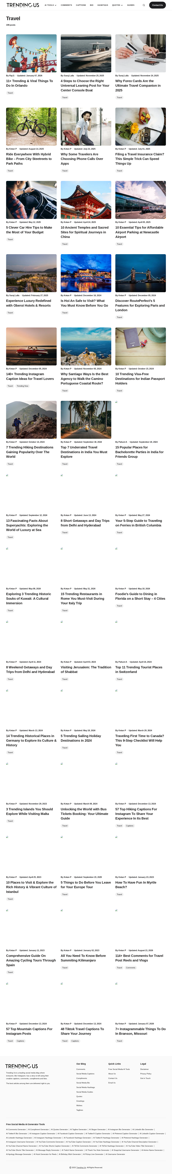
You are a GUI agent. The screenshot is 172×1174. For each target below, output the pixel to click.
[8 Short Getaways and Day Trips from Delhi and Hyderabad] (86, 493)
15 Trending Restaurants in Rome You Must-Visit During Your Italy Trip (82, 598)
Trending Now (22, 386)
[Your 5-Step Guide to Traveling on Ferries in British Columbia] (140, 493)
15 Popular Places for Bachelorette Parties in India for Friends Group (139, 452)
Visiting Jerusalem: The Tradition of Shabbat (86, 669)
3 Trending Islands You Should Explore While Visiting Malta (29, 811)
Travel (10, 93)
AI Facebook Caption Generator (70, 1134)
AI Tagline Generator (78, 1129)
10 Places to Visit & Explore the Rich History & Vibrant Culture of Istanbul (31, 887)
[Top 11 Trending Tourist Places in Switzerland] (140, 640)
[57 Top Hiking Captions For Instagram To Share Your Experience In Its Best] (140, 782)
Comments (130, 968)
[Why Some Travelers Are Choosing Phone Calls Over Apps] (86, 127)
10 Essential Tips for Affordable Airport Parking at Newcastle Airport (139, 232)
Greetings (80, 1101)
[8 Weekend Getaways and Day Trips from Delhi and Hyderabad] (31, 640)
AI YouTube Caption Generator (78, 1142)
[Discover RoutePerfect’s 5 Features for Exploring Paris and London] (140, 273)
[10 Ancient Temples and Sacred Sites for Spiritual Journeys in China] (86, 200)
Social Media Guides (84, 1092)
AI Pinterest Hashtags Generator (135, 1138)
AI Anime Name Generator (152, 1150)
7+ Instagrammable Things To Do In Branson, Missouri (140, 1031)
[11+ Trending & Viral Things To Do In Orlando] (31, 53)
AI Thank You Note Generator (97, 1150)
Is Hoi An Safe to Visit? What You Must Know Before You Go (84, 303)
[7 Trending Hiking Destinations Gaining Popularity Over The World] (31, 420)
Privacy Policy (145, 1074)
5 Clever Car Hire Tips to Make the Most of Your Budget (29, 230)
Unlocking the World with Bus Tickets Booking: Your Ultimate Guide (84, 813)
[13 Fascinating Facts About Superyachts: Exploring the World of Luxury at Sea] (31, 493)
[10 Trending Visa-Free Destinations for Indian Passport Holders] (140, 346)
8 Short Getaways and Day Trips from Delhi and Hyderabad (85, 523)
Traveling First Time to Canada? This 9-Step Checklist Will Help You (139, 740)
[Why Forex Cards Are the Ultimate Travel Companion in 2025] (140, 53)
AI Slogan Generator (97, 1129)
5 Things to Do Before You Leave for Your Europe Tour (86, 885)
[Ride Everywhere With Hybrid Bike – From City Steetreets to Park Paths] (31, 127)
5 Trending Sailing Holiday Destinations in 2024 (81, 738)
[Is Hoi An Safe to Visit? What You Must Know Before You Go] (86, 273)
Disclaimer (144, 1069)
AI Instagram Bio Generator (119, 1129)
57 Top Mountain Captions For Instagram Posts (29, 1031)
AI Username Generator (115, 1154)
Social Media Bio (83, 1083)
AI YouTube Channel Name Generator (21, 1146)
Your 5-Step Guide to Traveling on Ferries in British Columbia (138, 523)
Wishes (79, 1105)
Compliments (81, 1078)
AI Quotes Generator (59, 1129)
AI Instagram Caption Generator (42, 1134)
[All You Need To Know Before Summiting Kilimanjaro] (86, 928)
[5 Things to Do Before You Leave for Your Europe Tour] (86, 855)
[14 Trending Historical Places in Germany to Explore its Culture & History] (31, 708)
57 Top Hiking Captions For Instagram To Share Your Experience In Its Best (136, 813)
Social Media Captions (85, 1074)
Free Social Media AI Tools (119, 1069)
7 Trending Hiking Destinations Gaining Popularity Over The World (29, 452)
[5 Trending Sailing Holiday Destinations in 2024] (86, 708)
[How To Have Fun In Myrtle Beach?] (140, 855)
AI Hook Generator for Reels (45, 1154)
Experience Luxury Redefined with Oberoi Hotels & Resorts (28, 303)
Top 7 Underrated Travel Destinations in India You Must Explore (84, 452)
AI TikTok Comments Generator (84, 1146)
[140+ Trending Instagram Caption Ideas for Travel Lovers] (31, 346)
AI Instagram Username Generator (20, 1142)
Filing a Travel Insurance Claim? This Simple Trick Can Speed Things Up (139, 158)
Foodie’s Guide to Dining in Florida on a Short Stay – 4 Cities (140, 596)
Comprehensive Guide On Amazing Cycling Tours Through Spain (31, 960)
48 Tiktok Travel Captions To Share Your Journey (82, 1031)
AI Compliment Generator (38, 1129)
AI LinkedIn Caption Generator (152, 1134)
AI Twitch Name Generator (72, 1150)
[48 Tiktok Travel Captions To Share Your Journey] (86, 1001)
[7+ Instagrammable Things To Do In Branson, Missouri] (140, 1001)
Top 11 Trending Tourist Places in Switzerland (138, 669)
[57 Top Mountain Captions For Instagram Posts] (31, 1001)
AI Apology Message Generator (18, 1154)
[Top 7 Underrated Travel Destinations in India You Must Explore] (86, 420)
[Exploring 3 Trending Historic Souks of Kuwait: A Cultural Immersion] (31, 566)
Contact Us (157, 5)
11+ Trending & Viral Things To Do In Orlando (29, 83)
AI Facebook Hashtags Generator (77, 1138)
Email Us (111, 1083)
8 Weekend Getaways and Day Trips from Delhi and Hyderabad (30, 669)
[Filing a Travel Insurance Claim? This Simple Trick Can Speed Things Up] (140, 127)
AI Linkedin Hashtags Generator (19, 1138)
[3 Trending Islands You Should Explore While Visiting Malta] (31, 782)
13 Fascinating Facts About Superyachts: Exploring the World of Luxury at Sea (27, 525)
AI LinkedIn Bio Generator (142, 1129)
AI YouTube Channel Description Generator (139, 1142)
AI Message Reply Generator (47, 1150)
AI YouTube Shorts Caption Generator (54, 1146)
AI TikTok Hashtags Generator (112, 1146)
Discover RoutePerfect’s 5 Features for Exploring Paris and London (140, 305)
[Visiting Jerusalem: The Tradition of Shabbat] (86, 640)
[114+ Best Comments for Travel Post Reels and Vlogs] (140, 928)
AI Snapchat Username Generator (125, 1150)
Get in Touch (145, 1078)
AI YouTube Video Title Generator (139, 1146)
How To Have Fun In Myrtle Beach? (135, 885)
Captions (129, 826)
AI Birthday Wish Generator (70, 1154)
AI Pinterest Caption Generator (125, 1134)
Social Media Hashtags (85, 1087)
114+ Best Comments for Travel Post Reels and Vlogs (139, 958)
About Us (112, 1074)
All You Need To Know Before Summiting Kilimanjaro (83, 958)
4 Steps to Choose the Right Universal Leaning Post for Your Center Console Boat (85, 85)
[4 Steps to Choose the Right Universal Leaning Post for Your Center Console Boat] (86, 53)
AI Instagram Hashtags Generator (47, 1138)
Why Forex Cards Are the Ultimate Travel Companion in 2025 (138, 85)
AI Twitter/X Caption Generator (98, 1134)
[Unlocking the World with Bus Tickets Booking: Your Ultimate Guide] (86, 782)
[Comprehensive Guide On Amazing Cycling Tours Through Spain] (31, 928)
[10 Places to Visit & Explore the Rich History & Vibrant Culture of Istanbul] (31, 855)
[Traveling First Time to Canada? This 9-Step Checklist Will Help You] (140, 708)
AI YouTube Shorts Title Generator (20, 1150)
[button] (143, 5)
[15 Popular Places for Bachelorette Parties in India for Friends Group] (140, 420)
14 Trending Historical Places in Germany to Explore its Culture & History (31, 740)
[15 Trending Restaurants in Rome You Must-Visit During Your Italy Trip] (86, 566)
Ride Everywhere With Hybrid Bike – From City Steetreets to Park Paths (29, 158)
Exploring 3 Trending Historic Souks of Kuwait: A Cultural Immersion (28, 598)
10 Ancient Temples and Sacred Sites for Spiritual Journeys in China (84, 232)
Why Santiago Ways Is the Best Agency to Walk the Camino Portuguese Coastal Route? (84, 378)
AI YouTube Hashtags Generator (106, 1142)
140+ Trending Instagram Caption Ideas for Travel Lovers (30, 376)
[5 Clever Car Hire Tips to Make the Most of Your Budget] (31, 200)
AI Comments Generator (16, 1129)
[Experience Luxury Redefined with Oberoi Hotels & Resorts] (31, 273)
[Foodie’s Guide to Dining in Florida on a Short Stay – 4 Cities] (140, 566)
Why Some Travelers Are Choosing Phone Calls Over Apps (82, 158)
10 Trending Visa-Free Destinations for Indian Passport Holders (140, 378)
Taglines (79, 1110)
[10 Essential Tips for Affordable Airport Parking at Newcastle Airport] (140, 200)
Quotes (79, 1096)
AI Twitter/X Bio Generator (16, 1134)
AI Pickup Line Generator (93, 1154)
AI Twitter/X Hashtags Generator (106, 1138)
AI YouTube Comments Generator (50, 1142)
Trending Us (81, 1167)
